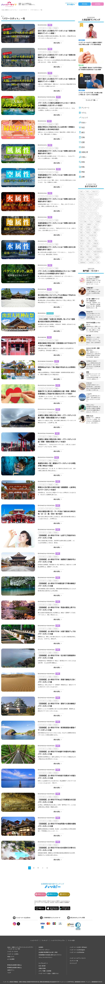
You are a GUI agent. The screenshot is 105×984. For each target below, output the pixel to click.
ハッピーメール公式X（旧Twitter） (79, 947)
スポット (82, 205)
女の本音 (89, 229)
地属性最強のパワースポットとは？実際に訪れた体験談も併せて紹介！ (57, 224)
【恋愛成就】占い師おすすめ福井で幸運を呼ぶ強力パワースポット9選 (57, 753)
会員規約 (41, 947)
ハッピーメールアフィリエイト (78, 958)
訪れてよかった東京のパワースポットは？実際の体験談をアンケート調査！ (56, 56)
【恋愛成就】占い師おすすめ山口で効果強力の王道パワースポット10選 (57, 801)
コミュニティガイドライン (45, 957)
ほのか (91, 197)
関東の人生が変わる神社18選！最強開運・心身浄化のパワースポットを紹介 (57, 489)
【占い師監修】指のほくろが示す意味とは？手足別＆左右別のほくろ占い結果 (90, 68)
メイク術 (99, 216)
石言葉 (88, 251)
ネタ (96, 208)
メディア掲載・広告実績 (45, 971)
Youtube (82, 194)
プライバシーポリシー (44, 949)
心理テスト (82, 235)
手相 (94, 238)
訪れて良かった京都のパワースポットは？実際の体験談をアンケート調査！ (56, 32)
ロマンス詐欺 (83, 221)
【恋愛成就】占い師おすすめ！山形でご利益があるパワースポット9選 (57, 537)
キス (81, 202)
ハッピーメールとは (12, 951)
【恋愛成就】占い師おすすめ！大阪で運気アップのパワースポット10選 (57, 633)
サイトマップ (73, 963)
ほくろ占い (82, 197)
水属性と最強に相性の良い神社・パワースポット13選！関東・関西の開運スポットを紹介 (57, 417)
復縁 (57, 388)
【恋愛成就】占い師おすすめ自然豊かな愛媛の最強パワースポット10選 (57, 825)
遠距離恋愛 (82, 262)
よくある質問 (10, 959)
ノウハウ (41, 148)
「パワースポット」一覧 (36, 10)
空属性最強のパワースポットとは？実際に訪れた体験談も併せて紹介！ (57, 176)
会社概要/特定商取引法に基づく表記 (48, 952)
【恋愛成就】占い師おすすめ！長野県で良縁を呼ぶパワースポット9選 (57, 561)
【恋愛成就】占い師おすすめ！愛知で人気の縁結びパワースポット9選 (57, 705)
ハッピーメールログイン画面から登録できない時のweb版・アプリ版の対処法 (90, 43)
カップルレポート (43, 963)
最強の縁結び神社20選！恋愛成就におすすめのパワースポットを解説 (57, 344)
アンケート (85, 108)
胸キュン (89, 254)
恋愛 (57, 340)
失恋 (83, 127)
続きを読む (57, 43)
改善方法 (82, 240)
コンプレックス (98, 202)
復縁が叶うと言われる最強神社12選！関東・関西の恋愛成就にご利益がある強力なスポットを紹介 (57, 393)
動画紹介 (90, 224)
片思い (83, 157)
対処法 (88, 232)
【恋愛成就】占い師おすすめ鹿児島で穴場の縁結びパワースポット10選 (57, 585)
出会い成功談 (42, 965)
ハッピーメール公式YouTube (77, 952)
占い (97, 224)
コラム (83, 113)
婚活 (83, 132)
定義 (83, 137)
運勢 (57, 100)
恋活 (83, 147)
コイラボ (89, 202)
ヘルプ (9, 972)
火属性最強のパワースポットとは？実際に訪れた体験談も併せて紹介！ (57, 200)
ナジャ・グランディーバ (85, 208)
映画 (96, 240)
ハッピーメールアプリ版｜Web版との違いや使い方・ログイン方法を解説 (90, 93)
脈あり (96, 254)
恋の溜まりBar (93, 235)
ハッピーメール (92, 210)
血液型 (97, 257)
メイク (91, 216)
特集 (83, 167)
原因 (81, 227)
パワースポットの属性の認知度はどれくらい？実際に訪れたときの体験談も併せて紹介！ (57, 272)
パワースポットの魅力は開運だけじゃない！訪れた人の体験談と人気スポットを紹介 (57, 104)
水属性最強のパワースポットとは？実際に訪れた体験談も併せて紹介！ (57, 248)
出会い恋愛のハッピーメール (9, 10)
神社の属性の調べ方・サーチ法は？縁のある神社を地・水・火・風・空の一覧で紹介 (57, 513)
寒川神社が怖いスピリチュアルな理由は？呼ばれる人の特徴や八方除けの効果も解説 (57, 296)
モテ (90, 218)
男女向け (56, 28)
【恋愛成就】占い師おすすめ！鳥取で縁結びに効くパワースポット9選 (57, 681)
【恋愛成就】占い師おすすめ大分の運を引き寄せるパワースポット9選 (57, 849)
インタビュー (83, 199)
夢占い (95, 227)
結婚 (81, 254)
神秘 (50, 25)
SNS (88, 191)
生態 (88, 246)
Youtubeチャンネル (92, 194)
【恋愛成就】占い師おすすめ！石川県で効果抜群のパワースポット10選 (57, 657)
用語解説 (95, 246)
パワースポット (43, 28)
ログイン (64, 894)
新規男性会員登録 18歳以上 (14, 967)
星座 (90, 240)
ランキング (97, 218)
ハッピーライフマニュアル (58, 940)
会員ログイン (10, 970)
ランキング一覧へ (91, 100)
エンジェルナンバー (95, 199)
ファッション (94, 213)
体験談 (98, 221)
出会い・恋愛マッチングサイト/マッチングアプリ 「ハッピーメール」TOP (20, 948)
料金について (10, 956)
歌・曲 (81, 243)
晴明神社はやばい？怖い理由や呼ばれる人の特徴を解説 (57, 369)
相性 (81, 251)
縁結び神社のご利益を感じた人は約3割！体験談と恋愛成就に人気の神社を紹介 (56, 128)
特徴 (50, 28)
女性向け (97, 229)
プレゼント (82, 216)
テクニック (91, 205)
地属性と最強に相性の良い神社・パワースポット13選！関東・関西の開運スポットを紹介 (57, 441)
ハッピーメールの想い (13, 954)
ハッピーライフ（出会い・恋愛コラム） (49, 973)
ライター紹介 (71, 940)
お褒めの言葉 (42, 968)
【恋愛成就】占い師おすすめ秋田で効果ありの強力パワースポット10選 (57, 777)
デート (99, 205)
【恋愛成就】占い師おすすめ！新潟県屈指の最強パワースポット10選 (57, 729)
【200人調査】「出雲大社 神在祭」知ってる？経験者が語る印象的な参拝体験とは (56, 320)
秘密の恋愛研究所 (98, 251)
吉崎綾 (88, 227)
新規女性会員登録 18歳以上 (14, 965)
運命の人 (95, 259)
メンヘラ (82, 218)
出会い (82, 40)
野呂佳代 (92, 262)
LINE (81, 191)
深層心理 (84, 152)
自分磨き (82, 257)
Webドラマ (95, 191)
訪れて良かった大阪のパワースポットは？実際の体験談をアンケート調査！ (56, 80)
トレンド (50, 313)
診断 (81, 65)
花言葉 (90, 257)
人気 (92, 221)
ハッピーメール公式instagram (77, 949)
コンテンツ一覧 (74, 960)
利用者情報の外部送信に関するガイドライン (50, 955)
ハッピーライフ (23, 10)
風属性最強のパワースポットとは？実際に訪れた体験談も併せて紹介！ (57, 152)
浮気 (89, 243)
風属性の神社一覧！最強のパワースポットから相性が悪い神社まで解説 (57, 465)
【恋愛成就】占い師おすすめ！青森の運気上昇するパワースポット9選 (57, 609)
